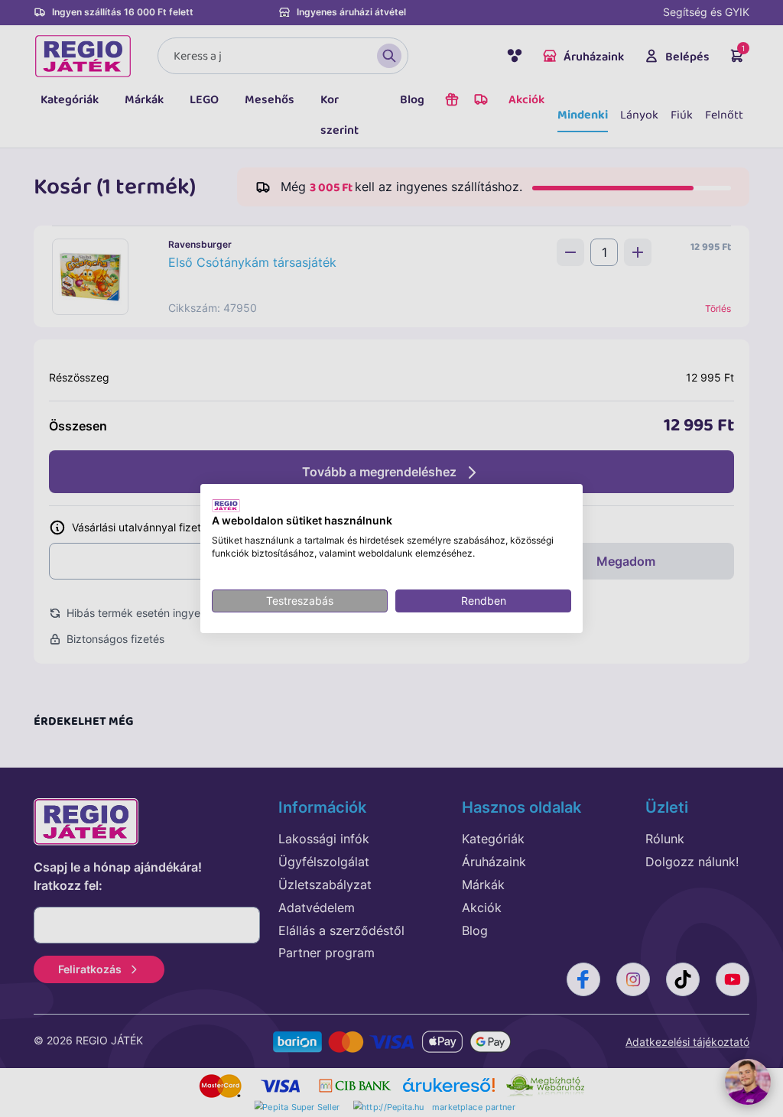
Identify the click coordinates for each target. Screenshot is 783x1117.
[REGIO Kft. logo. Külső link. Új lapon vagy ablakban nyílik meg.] (226, 505)
